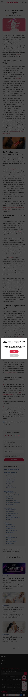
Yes (14, 351)
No (14, 355)
